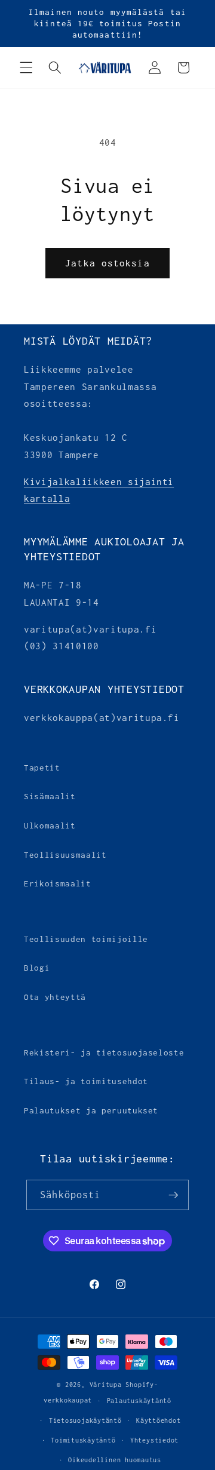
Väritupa (106, 1384)
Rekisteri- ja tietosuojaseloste (104, 1052)
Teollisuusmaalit (65, 855)
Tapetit (42, 767)
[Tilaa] (173, 1195)
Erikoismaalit (57, 883)
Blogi (37, 967)
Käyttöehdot (158, 1420)
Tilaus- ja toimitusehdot (86, 1081)
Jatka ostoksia (107, 263)
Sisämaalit (50, 796)
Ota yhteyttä (55, 997)
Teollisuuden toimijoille (86, 939)
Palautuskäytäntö (139, 1400)
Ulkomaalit (50, 825)
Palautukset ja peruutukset (91, 1110)
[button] (26, 67)
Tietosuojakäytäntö (85, 1420)
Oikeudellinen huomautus (114, 1459)
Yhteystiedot (154, 1440)
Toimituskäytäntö (83, 1440)
